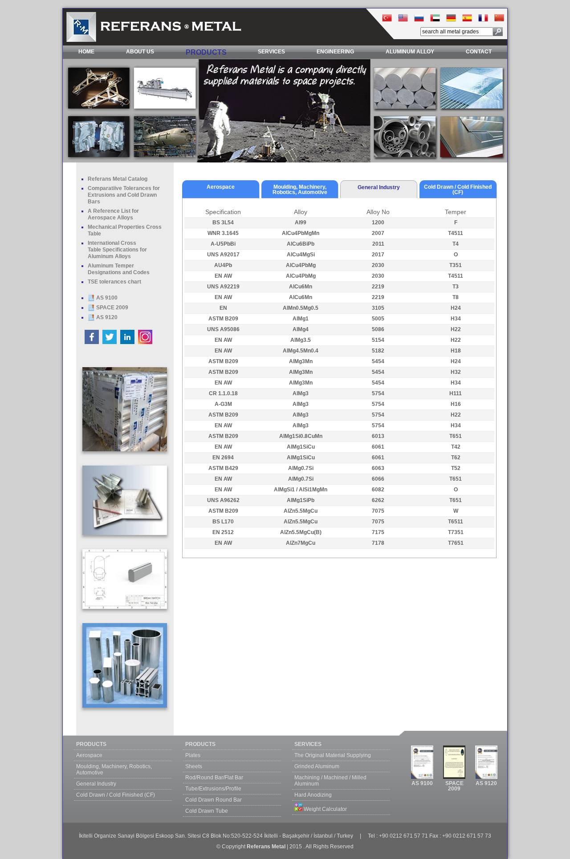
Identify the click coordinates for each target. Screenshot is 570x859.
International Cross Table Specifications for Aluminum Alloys (117, 249)
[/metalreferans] (92, 342)
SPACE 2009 (111, 307)
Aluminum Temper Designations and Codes (119, 269)
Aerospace (89, 755)
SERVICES (271, 52)
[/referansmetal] (145, 342)
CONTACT (479, 52)
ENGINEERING (335, 52)
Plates (192, 755)
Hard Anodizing (313, 795)
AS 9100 (106, 298)
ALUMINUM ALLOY (410, 52)
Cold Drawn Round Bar (213, 800)
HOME (86, 52)
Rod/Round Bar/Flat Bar (214, 777)
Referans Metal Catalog (117, 179)
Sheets (193, 766)
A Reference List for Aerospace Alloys (113, 214)
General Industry (96, 784)
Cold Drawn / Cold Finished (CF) (115, 795)
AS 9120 (106, 317)
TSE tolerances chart (114, 282)
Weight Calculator (324, 809)
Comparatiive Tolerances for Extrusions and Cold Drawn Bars (124, 195)
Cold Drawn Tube (206, 811)
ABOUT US (140, 52)
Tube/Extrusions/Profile (213, 789)
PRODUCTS (206, 52)
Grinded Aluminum (316, 766)
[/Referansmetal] (110, 342)
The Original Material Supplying (332, 755)
